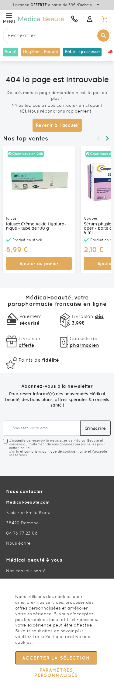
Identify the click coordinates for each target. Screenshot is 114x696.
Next (107, 138)
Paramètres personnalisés (56, 672)
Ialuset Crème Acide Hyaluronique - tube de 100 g (36, 226)
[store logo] (41, 18)
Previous (98, 138)
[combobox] (57, 35)
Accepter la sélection (56, 658)
